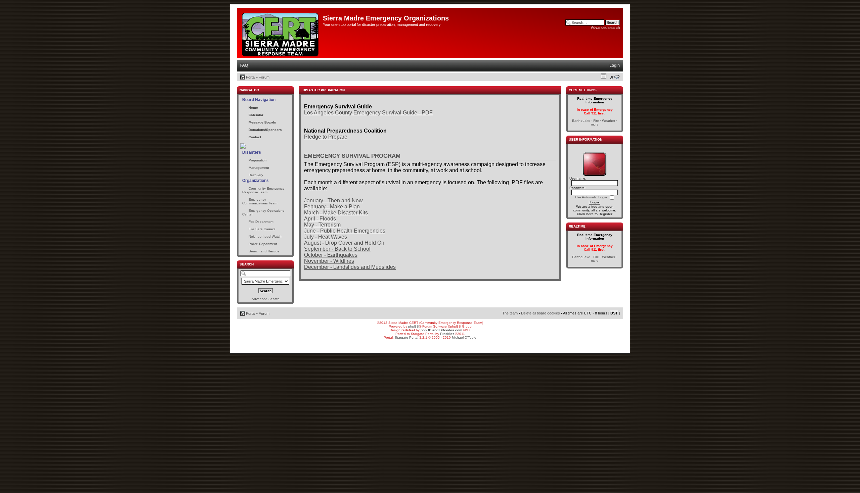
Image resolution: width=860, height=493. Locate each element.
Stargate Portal (406, 337)
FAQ (244, 65)
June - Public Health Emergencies (344, 231)
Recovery (256, 175)
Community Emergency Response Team (263, 190)
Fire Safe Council (262, 229)
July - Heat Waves (325, 237)
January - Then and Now (333, 200)
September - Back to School (337, 249)
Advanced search (605, 28)
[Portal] (281, 33)
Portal (250, 77)
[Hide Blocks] (239, 84)
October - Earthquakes (330, 255)
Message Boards (262, 122)
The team (510, 313)
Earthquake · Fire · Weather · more (594, 122)
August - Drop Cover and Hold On (344, 243)
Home (253, 107)
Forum (264, 77)
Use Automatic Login (591, 197)
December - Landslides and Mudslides (350, 267)
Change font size (615, 77)
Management (259, 167)
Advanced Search (266, 299)
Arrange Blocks (603, 76)
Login (614, 65)
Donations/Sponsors (265, 130)
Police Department (263, 244)
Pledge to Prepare (325, 137)
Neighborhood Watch (265, 236)
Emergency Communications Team (259, 201)
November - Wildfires (329, 261)
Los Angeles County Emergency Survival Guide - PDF (368, 112)
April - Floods (320, 218)
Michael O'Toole (464, 337)
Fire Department (261, 222)
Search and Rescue (264, 251)
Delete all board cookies (540, 313)
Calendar (256, 115)
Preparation (258, 160)
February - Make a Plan (332, 206)
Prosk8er (447, 334)
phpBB (413, 326)
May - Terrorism (322, 225)
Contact (255, 137)
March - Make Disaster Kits (336, 212)
